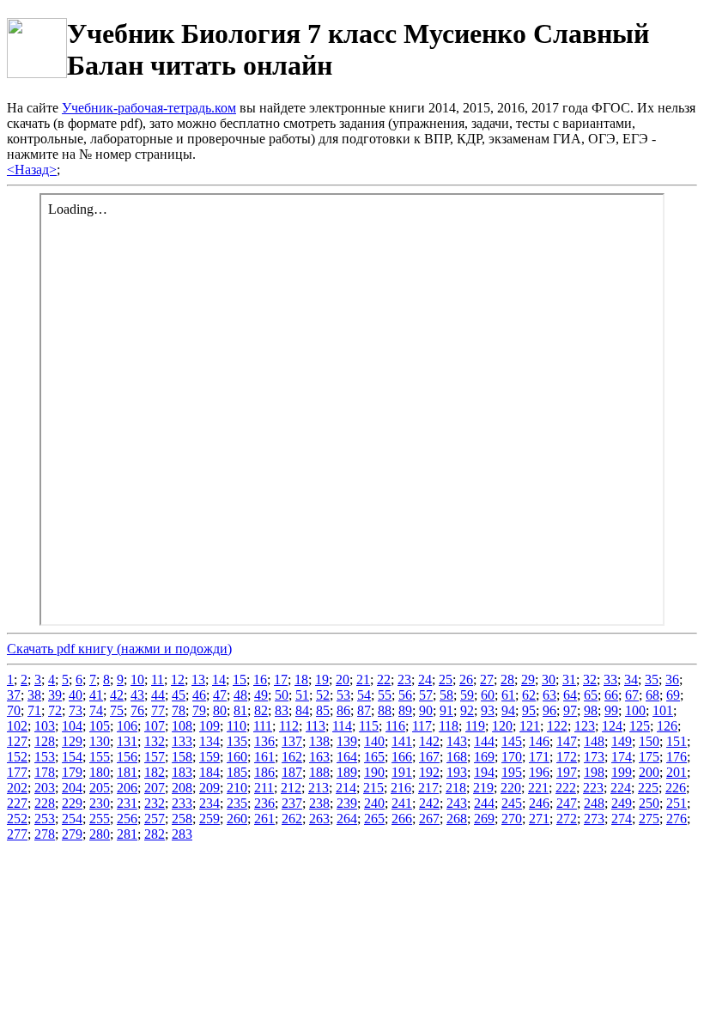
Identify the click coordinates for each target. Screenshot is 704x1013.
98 (591, 710)
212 (291, 787)
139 (347, 741)
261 (264, 818)
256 (127, 818)
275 (649, 818)
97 (570, 710)
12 (178, 679)
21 (363, 679)
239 (347, 803)
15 (239, 679)
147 (566, 741)
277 (17, 834)
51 (302, 695)
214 (346, 787)
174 (621, 756)
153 (44, 756)
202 (17, 787)
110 (236, 726)
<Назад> (32, 169)
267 (429, 818)
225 (648, 787)
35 (651, 679)
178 (44, 772)
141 (401, 741)
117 (422, 726)
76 (137, 710)
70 (14, 710)
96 (549, 710)
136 (264, 741)
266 (401, 818)
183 (182, 772)
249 (621, 803)
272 (566, 818)
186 (264, 772)
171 (539, 756)
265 (374, 818)
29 (528, 679)
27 (487, 679)
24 (425, 679)
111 (262, 726)
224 (620, 787)
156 (127, 756)
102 (17, 726)
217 (428, 787)
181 (127, 772)
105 (99, 726)
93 (488, 710)
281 (127, 834)
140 (374, 741)
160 (237, 756)
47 (220, 695)
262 (292, 818)
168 (456, 756)
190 (374, 772)
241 (401, 803)
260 (237, 818)
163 (319, 756)
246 (539, 803)
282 (154, 834)
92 (467, 710)
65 (591, 695)
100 (635, 710)
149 (621, 741)
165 (374, 756)
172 (566, 756)
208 (182, 787)
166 (401, 756)
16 (260, 679)
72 (55, 710)
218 (456, 787)
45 (178, 695)
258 (182, 818)
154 (72, 756)
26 (466, 679)
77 (158, 710)
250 (649, 803)
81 (240, 710)
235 (237, 803)
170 (511, 756)
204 (72, 787)
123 (584, 726)
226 (675, 787)
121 (529, 726)
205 (99, 787)
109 (209, 726)
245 (511, 803)
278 (44, 834)
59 (467, 695)
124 (612, 726)
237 (292, 803)
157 (154, 756)
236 (264, 803)
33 (610, 679)
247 (566, 803)
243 (456, 803)
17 (281, 679)
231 (127, 803)
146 (539, 741)
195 (511, 772)
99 (611, 710)
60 (488, 695)
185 (237, 772)
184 (209, 772)
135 (237, 741)
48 (240, 695)
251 (676, 803)
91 (446, 710)
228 (44, 803)
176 (676, 756)
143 (456, 741)
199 (621, 772)
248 (594, 803)
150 (649, 741)
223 (593, 787)
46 (199, 695)
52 (323, 695)
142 (429, 741)
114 (342, 726)
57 (426, 695)
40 (75, 695)
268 (456, 818)
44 (158, 695)
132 (154, 741)
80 (220, 710)
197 (566, 772)
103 (44, 726)
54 (364, 695)
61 (508, 695)
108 (182, 726)
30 (548, 679)
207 (154, 787)
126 (667, 726)
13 (198, 679)
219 (483, 787)
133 (182, 741)
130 (99, 741)
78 (178, 710)
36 (672, 679)
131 (127, 741)
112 (289, 726)
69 (673, 695)
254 (72, 818)
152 (17, 756)
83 (281, 710)
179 (72, 772)
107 (154, 726)
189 (347, 772)
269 (484, 818)
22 (384, 679)
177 (17, 772)
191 (401, 772)
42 (117, 695)
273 (594, 818)
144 (484, 741)
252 (17, 818)
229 (72, 803)
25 (445, 679)
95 (529, 710)
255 (99, 818)
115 (369, 726)
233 (182, 803)
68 (652, 695)
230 (99, 803)
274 (621, 818)
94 (508, 710)
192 (429, 772)
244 (484, 803)
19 (322, 679)
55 (384, 695)
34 (631, 679)
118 (448, 726)
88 (384, 710)
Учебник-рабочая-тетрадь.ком (149, 107)
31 (569, 679)
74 (96, 710)
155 (99, 756)
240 (374, 803)
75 (117, 710)
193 (456, 772)
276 (676, 818)
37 (14, 695)
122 (557, 726)
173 (594, 756)
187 (292, 772)
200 (649, 772)
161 (264, 756)
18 (301, 679)
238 (319, 803)
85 (323, 710)
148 (594, 741)
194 (484, 772)
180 (99, 772)
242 (429, 803)
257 (154, 818)
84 (302, 710)
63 (549, 695)
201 (676, 772)
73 (75, 710)
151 (676, 741)
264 (347, 818)
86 (343, 710)
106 (127, 726)
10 (137, 679)
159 (209, 756)
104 (72, 726)
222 (565, 787)
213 (318, 787)
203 (44, 787)
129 (72, 741)
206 (127, 787)
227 (17, 803)
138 (319, 741)
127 (17, 741)
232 (154, 803)
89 (405, 710)
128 (44, 741)
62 (529, 695)
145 (511, 741)
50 (281, 695)
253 (44, 818)
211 (264, 787)
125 (639, 726)
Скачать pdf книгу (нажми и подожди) (119, 648)
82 (261, 710)
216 (401, 787)
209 (209, 787)
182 (154, 772)
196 (539, 772)
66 (611, 695)
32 (590, 679)
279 (72, 834)
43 (137, 695)
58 (446, 695)
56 (405, 695)
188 (319, 772)
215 (373, 787)
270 (511, 818)
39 (55, 695)
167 (429, 756)
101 (662, 710)
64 (570, 695)
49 (261, 695)
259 (209, 818)
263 (319, 818)
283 (182, 834)
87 (364, 710)
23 (404, 679)
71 (34, 710)
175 (649, 756)
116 (395, 726)
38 (34, 695)
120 (502, 726)
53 (343, 695)
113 (315, 726)
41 (96, 695)
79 (199, 710)
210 (237, 787)
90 (426, 710)
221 (538, 787)
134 (209, 741)
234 (209, 803)
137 (292, 741)
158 (182, 756)
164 (347, 756)
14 (219, 679)
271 (539, 818)
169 (484, 756)
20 (342, 679)
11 (157, 679)
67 (632, 695)
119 (475, 726)
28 (507, 679)
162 (292, 756)
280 (99, 834)
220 (511, 787)
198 (594, 772)
